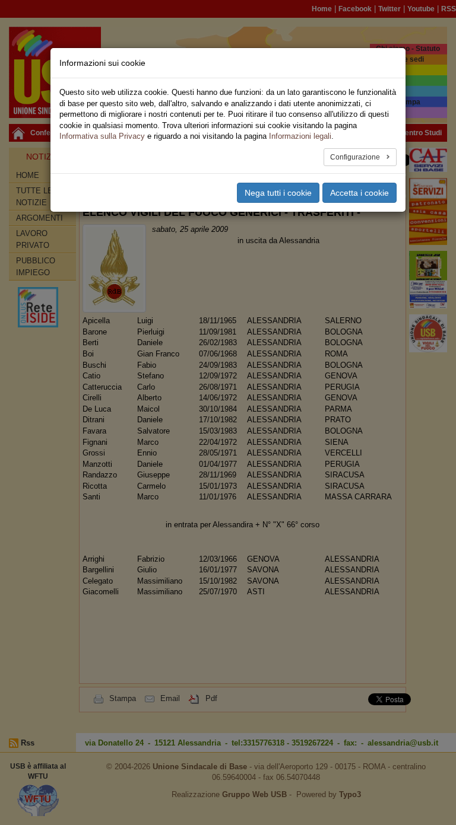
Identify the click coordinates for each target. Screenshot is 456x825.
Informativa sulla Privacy (102, 136)
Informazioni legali (300, 136)
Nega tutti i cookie (278, 193)
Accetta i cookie (359, 193)
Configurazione (356, 157)
